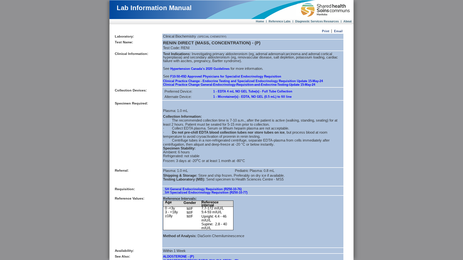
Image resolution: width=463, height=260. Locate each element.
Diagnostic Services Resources (317, 21)
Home (260, 21)
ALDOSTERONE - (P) (178, 256)
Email (338, 31)
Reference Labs (280, 21)
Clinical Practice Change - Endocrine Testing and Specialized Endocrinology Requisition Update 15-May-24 (243, 81)
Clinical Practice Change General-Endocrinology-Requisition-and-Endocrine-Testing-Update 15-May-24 (239, 84)
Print (325, 31)
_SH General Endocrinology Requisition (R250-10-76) (202, 189)
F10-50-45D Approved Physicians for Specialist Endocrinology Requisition (225, 76)
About (347, 21)
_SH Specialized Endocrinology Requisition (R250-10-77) (205, 192)
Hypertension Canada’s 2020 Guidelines (200, 69)
